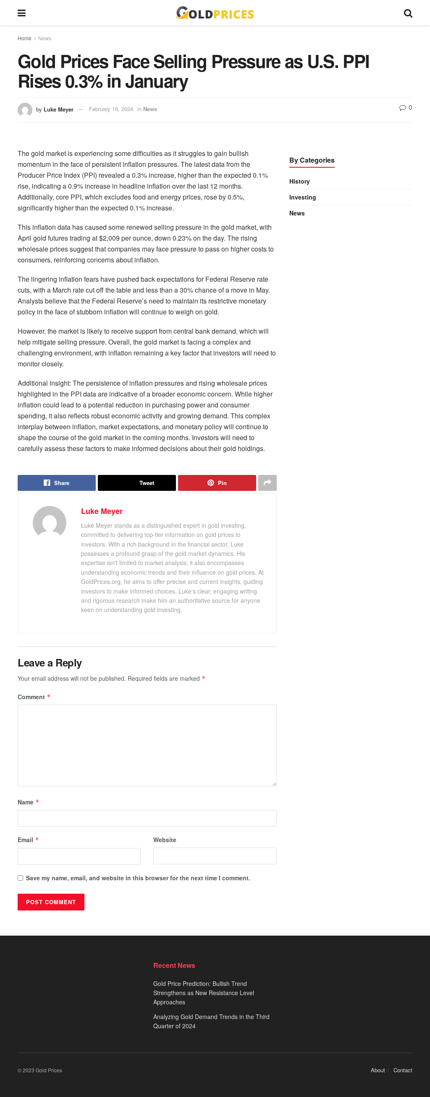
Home (24, 37)
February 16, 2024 (111, 109)
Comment (34, 696)
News (44, 37)
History (299, 181)
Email (28, 839)
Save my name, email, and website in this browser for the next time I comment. (138, 878)
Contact (402, 1070)
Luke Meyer (58, 109)
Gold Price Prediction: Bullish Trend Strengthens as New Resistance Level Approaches (203, 992)
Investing (302, 197)
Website (164, 839)
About (378, 1070)
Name (28, 802)
